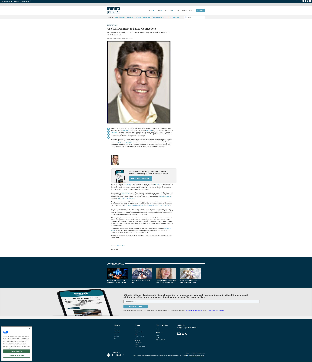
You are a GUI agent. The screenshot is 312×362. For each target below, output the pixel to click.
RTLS (136, 330)
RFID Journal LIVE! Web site (126, 198)
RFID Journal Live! (25, 1)
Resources (168, 10)
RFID (136, 328)
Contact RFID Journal (160, 339)
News (115, 328)
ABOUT (134, 355)
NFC (136, 338)
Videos (115, 334)
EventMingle (158, 184)
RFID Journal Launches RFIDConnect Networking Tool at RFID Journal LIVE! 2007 (147, 205)
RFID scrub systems (173, 17)
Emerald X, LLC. (193, 353)
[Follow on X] (308, 1)
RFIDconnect (127, 184)
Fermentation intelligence (159, 17)
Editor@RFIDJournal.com (182, 329)
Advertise (16, 1)
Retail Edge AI (130, 17)
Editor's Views (112, 25)
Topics (159, 10)
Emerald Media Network (6, 1)
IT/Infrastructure (138, 342)
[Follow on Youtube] (310, 1)
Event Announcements (165, 196)
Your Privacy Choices (180, 355)
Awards (184, 10)
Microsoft (114, 132)
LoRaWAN (137, 340)
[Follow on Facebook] (303, 1)
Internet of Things (139, 332)
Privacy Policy (10, 347)
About (157, 335)
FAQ (115, 338)
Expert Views (117, 330)
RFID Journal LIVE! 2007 (125, 143)
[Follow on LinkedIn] (305, 1)
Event (177, 10)
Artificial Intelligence (139, 336)
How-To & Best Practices (140, 346)
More (190, 10)
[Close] (30, 329)
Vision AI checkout (120, 17)
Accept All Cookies (16, 351)
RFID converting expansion (143, 17)
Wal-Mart (125, 130)
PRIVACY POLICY (200, 355)
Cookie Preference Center (16, 355)
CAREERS (139, 355)
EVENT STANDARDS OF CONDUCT (166, 355)
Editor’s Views (117, 332)
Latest (151, 10)
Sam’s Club (149, 130)
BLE (136, 334)
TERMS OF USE (192, 355)
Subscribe (200, 10)
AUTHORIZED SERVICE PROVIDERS (150, 355)
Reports (136, 344)
